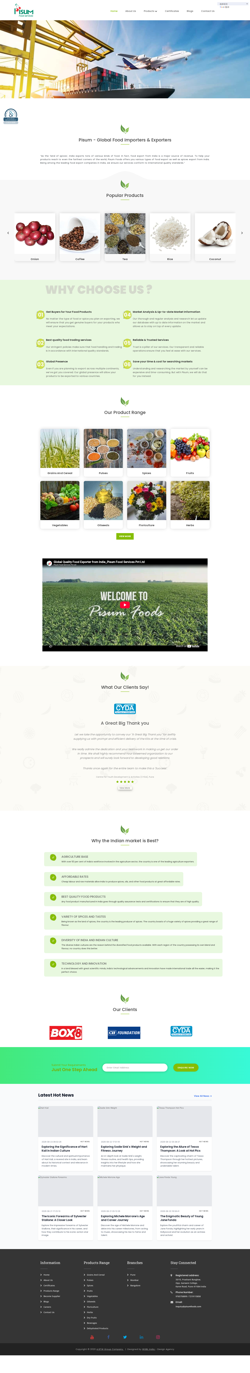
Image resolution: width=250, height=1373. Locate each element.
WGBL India (148, 1349)
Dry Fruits (91, 1317)
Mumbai (133, 1280)
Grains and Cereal (59, 473)
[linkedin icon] (141, 1337)
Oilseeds (103, 525)
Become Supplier (51, 1296)
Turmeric (170, 259)
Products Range (50, 1290)
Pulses (103, 473)
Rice (35, 259)
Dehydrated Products (96, 1328)
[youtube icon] (92, 1337)
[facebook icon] (108, 1337)
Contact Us (208, 11)
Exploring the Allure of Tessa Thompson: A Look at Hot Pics (180, 1148)
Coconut (80, 259)
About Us (130, 11)
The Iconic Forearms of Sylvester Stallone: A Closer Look (64, 1218)
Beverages (91, 1323)
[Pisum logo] (23, 10)
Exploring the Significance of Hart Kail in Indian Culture (64, 1148)
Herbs (190, 525)
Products (149, 11)
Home (114, 11)
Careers (46, 1307)
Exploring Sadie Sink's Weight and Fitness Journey (124, 1148)
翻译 (227, 7)
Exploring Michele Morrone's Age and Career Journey (123, 1218)
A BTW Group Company (110, 1349)
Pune (132, 1274)
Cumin (125, 259)
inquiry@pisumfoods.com (188, 1306)
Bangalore (134, 1285)
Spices (146, 473)
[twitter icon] (125, 1337)
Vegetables (60, 525)
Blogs (190, 11)
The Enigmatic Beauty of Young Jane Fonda (181, 1218)
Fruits (190, 473)
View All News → (203, 1096)
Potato (215, 259)
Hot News (85, 1142)
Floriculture (146, 525)
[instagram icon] (158, 1337)
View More (125, 536)
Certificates (172, 11)
